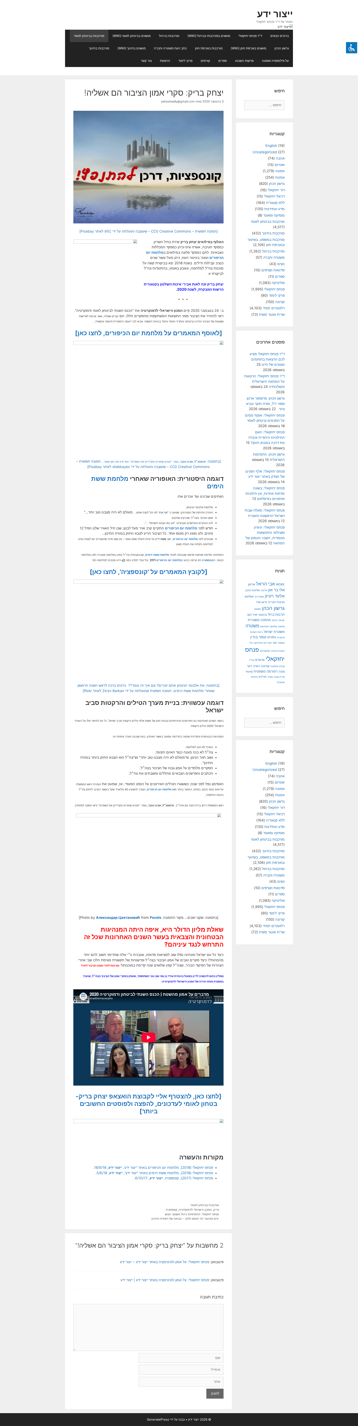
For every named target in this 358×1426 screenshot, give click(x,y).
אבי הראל (265, 583)
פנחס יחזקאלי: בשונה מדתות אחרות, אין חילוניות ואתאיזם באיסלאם (265, 493)
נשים (281, 264)
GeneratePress (158, 1419)
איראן (251, 584)
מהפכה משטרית (259, 620)
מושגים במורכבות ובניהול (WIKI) (208, 36)
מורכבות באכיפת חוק (209, 48)
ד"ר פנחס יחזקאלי (250, 36)
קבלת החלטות (278, 666)
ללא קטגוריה (275, 203)
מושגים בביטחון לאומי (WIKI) (131, 36)
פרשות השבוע (244, 61)
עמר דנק (268, 642)
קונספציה (208, 560)
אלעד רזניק (275, 595)
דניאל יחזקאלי (274, 196)
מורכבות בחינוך (99, 48)
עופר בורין (258, 637)
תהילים (263, 676)
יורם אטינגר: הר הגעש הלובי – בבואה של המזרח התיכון (185, 1218)
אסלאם (249, 596)
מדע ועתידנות (274, 209)
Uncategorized (265, 152)
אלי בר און (276, 589)
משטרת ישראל (274, 632)
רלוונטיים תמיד (274, 308)
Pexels (155, 917)
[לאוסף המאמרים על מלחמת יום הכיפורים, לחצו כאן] (148, 333)
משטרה (252, 625)
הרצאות (165, 61)
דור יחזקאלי (276, 190)
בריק (216, 1209)
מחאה (281, 626)
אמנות (280, 177)
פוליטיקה (278, 283)
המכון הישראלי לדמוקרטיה (195, 1209)
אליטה (264, 590)
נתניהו (271, 637)
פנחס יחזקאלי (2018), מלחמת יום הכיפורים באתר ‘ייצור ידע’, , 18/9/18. (153, 1167)
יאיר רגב (252, 615)
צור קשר (146, 61)
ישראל (281, 620)
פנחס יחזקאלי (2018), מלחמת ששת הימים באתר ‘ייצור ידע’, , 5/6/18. (154, 1173)
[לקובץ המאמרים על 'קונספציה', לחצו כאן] (148, 571)
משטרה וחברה (274, 257)
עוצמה (281, 642)
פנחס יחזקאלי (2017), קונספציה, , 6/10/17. (173, 1178)
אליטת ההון (253, 590)
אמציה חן (259, 596)
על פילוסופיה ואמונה (275, 61)
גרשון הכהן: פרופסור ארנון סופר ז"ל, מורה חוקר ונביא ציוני (265, 403)
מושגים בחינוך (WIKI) (131, 48)
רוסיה (256, 666)
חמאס (257, 609)
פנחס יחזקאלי (274, 289)
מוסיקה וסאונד (274, 215)
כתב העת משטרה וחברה (170, 48)
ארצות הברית (276, 602)
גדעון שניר (261, 602)
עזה (275, 642)
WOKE (280, 584)
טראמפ (263, 614)
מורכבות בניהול (169, 36)
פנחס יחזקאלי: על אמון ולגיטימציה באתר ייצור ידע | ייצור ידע (165, 1280)
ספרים (222, 61)
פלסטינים (265, 651)
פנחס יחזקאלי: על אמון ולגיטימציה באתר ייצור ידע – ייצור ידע (164, 1262)
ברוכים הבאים (279, 36)
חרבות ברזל (276, 615)
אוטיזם (280, 165)
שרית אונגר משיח (272, 314)
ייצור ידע (275, 14)
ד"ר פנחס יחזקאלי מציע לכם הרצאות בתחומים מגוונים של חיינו (267, 359)
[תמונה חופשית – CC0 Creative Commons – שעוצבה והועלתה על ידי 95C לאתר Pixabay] (148, 231)
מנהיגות (264, 626)
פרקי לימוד (185, 61)
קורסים (205, 61)
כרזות (274, 620)
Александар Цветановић (118, 917)
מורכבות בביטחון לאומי (89, 36)
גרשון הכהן (282, 48)
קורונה (280, 302)
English (271, 146)
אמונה (280, 171)
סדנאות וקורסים (273, 270)
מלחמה (273, 626)
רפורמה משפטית (266, 671)
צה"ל (251, 660)
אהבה (280, 158)
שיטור (249, 671)
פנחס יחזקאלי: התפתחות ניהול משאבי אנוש (192, 1214)
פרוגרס (260, 660)
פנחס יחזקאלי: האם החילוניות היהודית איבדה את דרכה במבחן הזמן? (266, 437)
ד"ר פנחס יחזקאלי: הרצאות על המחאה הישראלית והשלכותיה (264, 381)
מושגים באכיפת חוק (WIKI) (248, 48)
